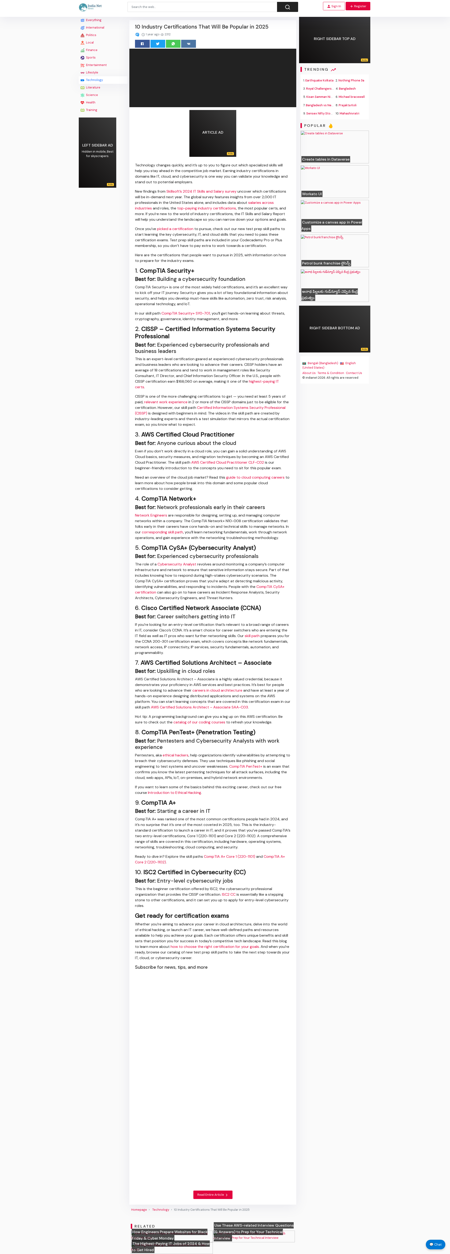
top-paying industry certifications (206, 208)
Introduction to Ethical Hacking (174, 792)
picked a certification (175, 228)
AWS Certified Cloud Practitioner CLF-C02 (227, 462)
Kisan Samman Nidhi (320, 97)
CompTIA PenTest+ (245, 766)
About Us (309, 373)
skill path (252, 635)
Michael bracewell (352, 97)
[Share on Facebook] (142, 44)
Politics (90, 35)
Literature (92, 87)
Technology (94, 80)
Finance (91, 50)
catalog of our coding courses (199, 722)
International (94, 27)
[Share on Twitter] (157, 44)
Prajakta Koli (347, 105)
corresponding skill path (162, 532)
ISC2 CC (229, 894)
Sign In (336, 6)
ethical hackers (175, 755)
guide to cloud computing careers (255, 477)
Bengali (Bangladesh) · (323, 363)
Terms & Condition (331, 373)
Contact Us (354, 373)
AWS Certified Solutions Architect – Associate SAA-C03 (199, 707)
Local (89, 42)
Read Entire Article (211, 1195)
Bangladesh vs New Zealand (326, 105)
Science (91, 95)
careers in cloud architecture (217, 690)
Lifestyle (91, 72)
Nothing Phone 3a (351, 80)
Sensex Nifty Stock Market (325, 113)
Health (90, 102)
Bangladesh (347, 89)
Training (91, 110)
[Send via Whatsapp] (173, 44)
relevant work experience (166, 402)
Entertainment (96, 65)
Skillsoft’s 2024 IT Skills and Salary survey (201, 191)
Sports (90, 57)
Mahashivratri (349, 113)
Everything (93, 20)
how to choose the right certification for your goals (215, 946)
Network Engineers (151, 515)
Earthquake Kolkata (319, 80)
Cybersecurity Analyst (177, 564)
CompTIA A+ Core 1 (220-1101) (229, 856)
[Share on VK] (188, 44)
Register (359, 6)
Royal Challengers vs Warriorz (327, 89)
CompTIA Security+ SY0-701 (185, 313)
